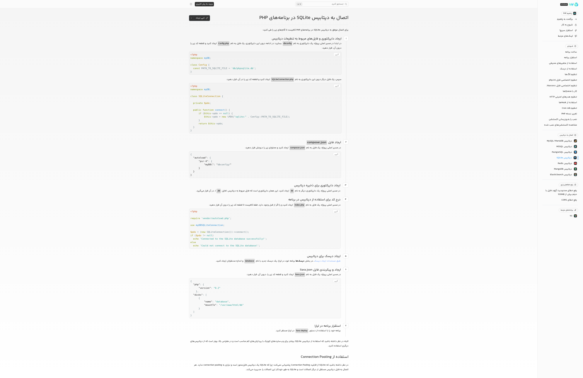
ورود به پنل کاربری (204, 4)
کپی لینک (200, 18)
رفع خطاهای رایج (567, 184)
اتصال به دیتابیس (566, 135)
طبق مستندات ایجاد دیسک (327, 261)
